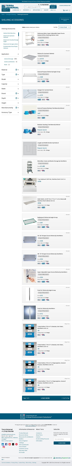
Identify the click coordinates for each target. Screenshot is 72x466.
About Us (53, 10)
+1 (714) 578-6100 (7, 431)
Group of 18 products (43, 110)
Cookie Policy (22, 462)
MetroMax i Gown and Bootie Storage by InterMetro (52, 161)
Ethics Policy (29, 462)
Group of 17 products (43, 56)
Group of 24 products (43, 127)
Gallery (46, 10)
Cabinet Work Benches (9, 33)
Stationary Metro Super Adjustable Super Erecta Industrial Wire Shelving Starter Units (50, 34)
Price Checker (22, 446)
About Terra (39, 435)
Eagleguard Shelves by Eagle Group (47, 217)
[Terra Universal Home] (10, 6)
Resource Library (23, 435)
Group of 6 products (43, 163)
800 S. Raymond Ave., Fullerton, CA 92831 (10, 438)
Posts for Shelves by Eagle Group (46, 290)
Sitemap (34, 462)
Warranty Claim (23, 450)
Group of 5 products (43, 145)
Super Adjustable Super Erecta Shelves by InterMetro (52, 272)
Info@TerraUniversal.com (8, 434)
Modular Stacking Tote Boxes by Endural (48, 124)
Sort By (55, 27)
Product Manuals (23, 433)
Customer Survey (23, 448)
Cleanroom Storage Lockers (10, 44)
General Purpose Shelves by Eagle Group (48, 71)
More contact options (7, 441)
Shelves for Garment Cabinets (45, 53)
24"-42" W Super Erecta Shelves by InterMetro (50, 235)
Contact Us (39, 433)
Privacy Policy (14, 462)
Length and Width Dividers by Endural (48, 143)
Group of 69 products (43, 74)
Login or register (64, 5)
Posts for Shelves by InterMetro (46, 308)
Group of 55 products (43, 37)
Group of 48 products (43, 274)
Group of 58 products (43, 256)
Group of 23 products (43, 219)
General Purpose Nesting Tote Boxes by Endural (50, 108)
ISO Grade (22, 452)
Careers (38, 437)
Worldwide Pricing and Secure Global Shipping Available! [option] (36, 1)
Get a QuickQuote (24, 444)
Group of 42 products (43, 292)
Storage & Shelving (11, 14)
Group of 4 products (43, 92)
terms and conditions (31, 425)
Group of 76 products (43, 238)
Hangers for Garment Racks (45, 90)
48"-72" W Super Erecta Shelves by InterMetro (50, 254)
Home (3, 14)
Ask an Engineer (23, 441)
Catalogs (21, 442)
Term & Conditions (6, 462)
